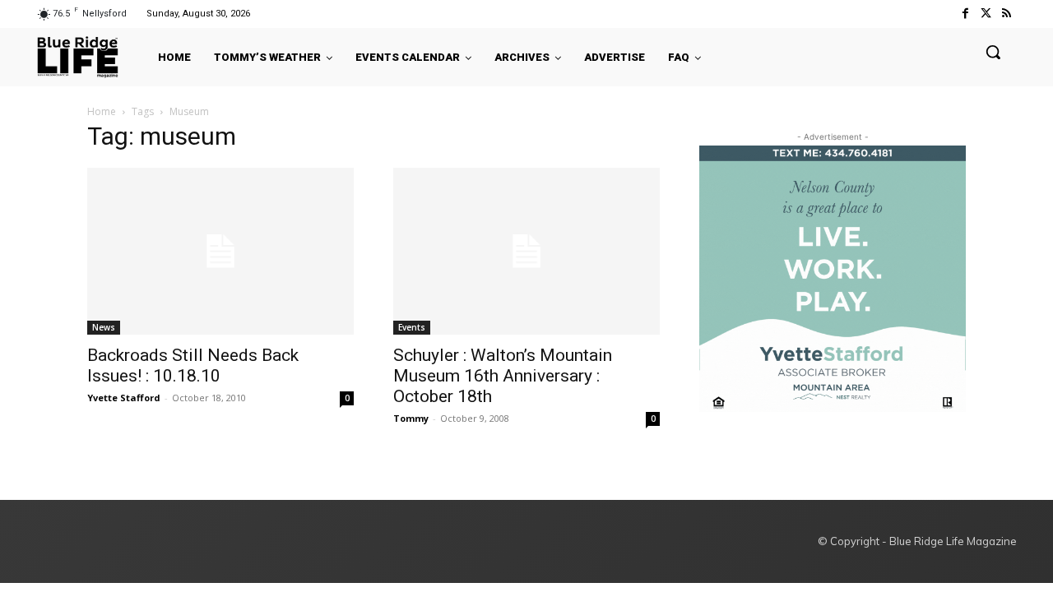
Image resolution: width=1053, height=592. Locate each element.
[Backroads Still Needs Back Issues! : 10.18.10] (220, 251)
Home (101, 111)
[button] (993, 52)
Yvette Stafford (123, 397)
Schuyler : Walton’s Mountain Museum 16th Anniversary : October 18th (502, 375)
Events (411, 327)
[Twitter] (986, 13)
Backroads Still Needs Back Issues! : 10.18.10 (193, 365)
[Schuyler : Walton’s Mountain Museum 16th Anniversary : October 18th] (526, 251)
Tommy (411, 418)
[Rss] (1006, 13)
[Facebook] (964, 13)
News (103, 327)
